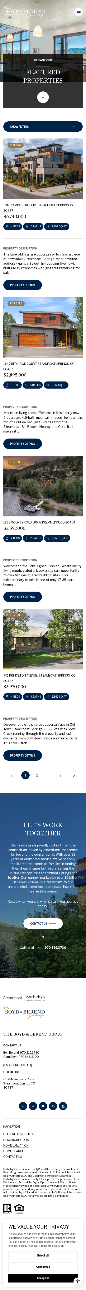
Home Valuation (16, 1145)
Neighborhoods (16, 1140)
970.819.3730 (55, 947)
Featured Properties (20, 1134)
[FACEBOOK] (23, 1106)
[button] (43, 923)
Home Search (13, 1151)
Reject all (43, 1255)
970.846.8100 (29, 1056)
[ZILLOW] (63, 1106)
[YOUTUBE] (43, 1106)
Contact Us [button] (12, 1156)
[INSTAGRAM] (33, 1106)
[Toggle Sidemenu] (78, 12)
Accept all (43, 1277)
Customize (43, 1266)
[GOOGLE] (53, 1106)
